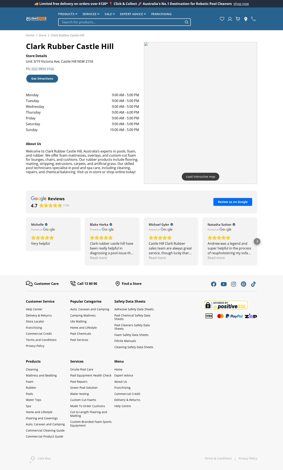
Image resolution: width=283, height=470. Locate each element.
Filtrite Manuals (125, 341)
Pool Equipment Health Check (90, 375)
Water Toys (33, 400)
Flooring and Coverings (42, 418)
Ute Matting (78, 321)
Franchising (161, 14)
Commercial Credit (39, 334)
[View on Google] (49, 229)
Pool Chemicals (80, 334)
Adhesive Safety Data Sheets (134, 309)
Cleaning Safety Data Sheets (133, 347)
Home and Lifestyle (83, 328)
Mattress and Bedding (41, 375)
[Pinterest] (243, 284)
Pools (29, 394)
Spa (28, 406)
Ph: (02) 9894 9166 (40, 69)
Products (66, 14)
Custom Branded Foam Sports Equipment (91, 423)
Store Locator (35, 321)
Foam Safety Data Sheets (131, 335)
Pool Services (79, 340)
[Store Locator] (246, 19)
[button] (26, 241)
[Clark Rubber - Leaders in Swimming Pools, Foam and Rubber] (36, 19)
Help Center (34, 309)
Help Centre (122, 406)
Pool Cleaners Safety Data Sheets (132, 327)
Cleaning (32, 369)
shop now (241, 3)
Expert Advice (131, 14)
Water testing (79, 394)
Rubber (31, 388)
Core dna (42, 458)
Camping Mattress (83, 315)
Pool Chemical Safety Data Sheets (132, 317)
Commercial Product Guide (44, 436)
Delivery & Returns (39, 315)
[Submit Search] (186, 22)
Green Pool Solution (84, 388)
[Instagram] (233, 284)
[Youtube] (223, 284)
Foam (29, 382)
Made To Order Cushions (87, 406)
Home (118, 369)
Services (90, 14)
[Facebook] (213, 284)
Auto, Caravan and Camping (89, 309)
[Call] (253, 19)
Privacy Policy (35, 346)
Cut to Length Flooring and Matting (88, 414)
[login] (230, 19)
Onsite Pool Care (81, 369)
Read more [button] (98, 257)
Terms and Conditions (41, 340)
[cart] (237, 18)
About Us (120, 382)
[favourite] (222, 19)
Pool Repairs (78, 382)
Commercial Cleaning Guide (45, 430)
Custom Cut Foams (83, 400)
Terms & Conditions (218, 458)
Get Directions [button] (42, 78)
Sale (108, 14)
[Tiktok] (253, 284)
